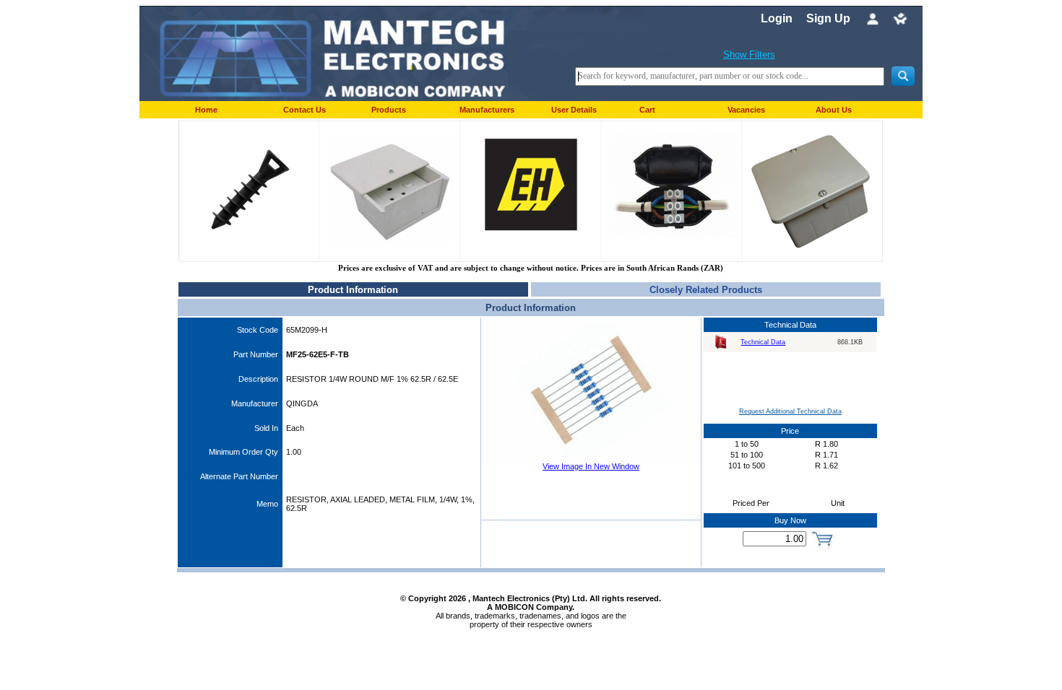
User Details (574, 109)
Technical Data (763, 342)
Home (206, 109)
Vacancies (746, 109)
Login (777, 18)
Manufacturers (486, 109)
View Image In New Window (591, 466)
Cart (647, 109)
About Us (834, 109)
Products (388, 109)
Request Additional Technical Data (790, 411)
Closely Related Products (705, 289)
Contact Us (304, 109)
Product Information (353, 289)
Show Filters (749, 54)
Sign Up (828, 18)
